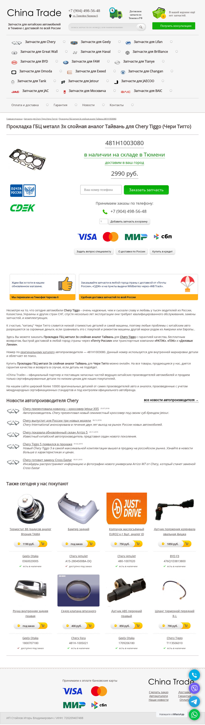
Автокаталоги (158, 696)
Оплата (185, 700)
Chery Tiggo (128, 337)
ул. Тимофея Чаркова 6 (85, 15)
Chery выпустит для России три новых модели (57, 420)
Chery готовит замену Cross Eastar (47, 460)
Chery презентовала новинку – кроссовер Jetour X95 (61, 409)
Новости (88, 105)
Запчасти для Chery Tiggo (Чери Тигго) (41, 119)
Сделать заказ (158, 692)
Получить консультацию (176, 25)
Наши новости (159, 700)
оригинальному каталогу (37, 352)
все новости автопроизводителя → (171, 400)
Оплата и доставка (25, 105)
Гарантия (60, 105)
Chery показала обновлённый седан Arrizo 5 (55, 432)
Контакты (117, 105)
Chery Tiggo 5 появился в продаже (47, 444)
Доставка (184, 692)
